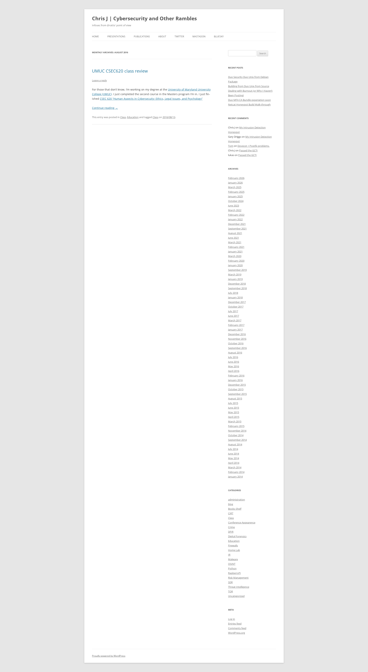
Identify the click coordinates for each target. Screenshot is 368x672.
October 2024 (235, 201)
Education (133, 117)
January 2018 (235, 297)
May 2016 (233, 366)
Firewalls (233, 545)
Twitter (179, 36)
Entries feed (235, 623)
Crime (231, 527)
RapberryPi (234, 573)
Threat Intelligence (238, 587)
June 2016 (233, 361)
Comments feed (237, 628)
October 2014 (235, 435)
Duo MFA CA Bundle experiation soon (249, 100)
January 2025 (235, 196)
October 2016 (235, 343)
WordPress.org (236, 632)
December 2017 (237, 302)
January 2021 (235, 251)
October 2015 (235, 389)
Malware (233, 559)
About (162, 36)
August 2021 (235, 233)
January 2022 (235, 219)
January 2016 (235, 380)
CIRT (230, 513)
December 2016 (237, 334)
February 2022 (236, 214)
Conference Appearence (241, 522)
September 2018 (237, 288)
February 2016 (236, 375)
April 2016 (233, 371)
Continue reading (105, 108)
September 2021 (237, 228)
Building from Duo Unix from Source (248, 86)
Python (232, 568)
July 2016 (233, 357)
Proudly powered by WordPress (108, 655)
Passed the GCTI (248, 150)
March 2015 (234, 421)
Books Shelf (234, 508)
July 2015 (233, 403)
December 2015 (237, 384)
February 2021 (236, 247)
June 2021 (233, 237)
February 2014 (236, 472)
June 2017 (233, 316)
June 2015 (233, 407)
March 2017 (234, 320)
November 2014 (237, 430)
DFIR (230, 531)
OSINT (231, 564)
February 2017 (236, 325)
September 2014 (237, 440)
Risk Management (238, 577)
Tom (230, 146)
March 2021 (234, 242)
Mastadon (198, 36)
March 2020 (234, 256)
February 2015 (236, 426)
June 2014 (233, 453)
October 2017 (235, 306)
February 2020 (236, 260)
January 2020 (235, 265)
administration (236, 499)
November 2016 (237, 338)
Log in (231, 619)
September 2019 (237, 270)
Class (123, 117)
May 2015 (233, 412)
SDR (230, 582)
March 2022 (234, 210)
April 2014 (233, 463)
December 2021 (237, 224)
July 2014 (233, 449)
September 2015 (237, 394)
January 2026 (235, 182)
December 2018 (237, 283)
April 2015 (233, 417)
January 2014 (235, 476)
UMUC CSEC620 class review (120, 71)
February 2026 (236, 178)
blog (230, 504)
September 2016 (237, 348)
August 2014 (235, 444)
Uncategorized (236, 596)
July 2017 (233, 311)
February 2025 (236, 192)
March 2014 (234, 467)
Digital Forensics (237, 536)
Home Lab (234, 550)
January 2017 (235, 329)
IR (229, 554)
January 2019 (235, 279)
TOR (230, 591)
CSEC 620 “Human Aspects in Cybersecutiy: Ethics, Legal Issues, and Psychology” (151, 98)
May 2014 (233, 458)
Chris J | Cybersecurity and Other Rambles (144, 18)
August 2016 (235, 352)
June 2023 (233, 205)
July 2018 (233, 293)
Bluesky (219, 36)
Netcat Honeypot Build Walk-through (249, 104)
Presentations (116, 36)
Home (95, 36)
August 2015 (235, 398)
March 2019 (234, 274)
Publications (142, 36)
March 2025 (234, 187)
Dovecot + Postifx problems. (253, 146)
